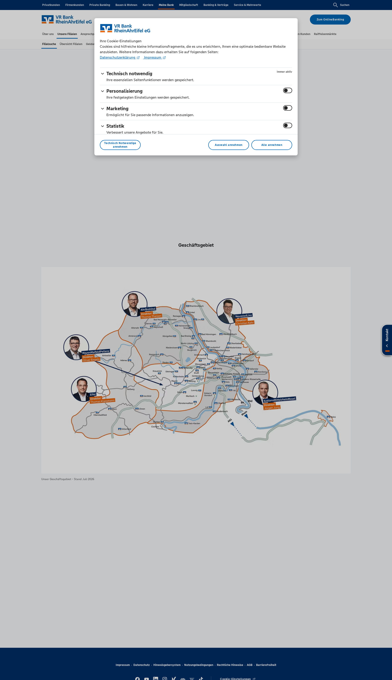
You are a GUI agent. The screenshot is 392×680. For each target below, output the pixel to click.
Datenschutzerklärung (118, 57)
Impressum (152, 57)
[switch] (287, 90)
